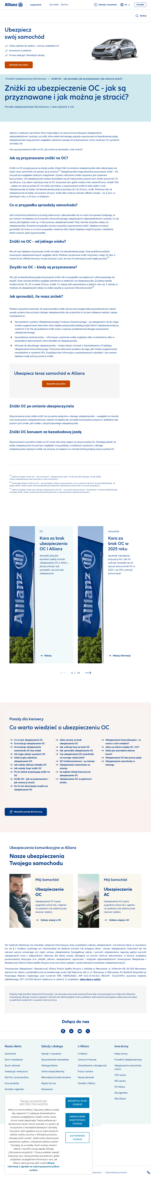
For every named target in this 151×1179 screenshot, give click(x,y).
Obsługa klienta (49, 1065)
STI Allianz (119, 1086)
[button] (140, 16)
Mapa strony (121, 1053)
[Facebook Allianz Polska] (63, 1031)
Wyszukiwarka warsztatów (55, 1059)
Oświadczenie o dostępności (92, 1065)
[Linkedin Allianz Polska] (71, 1031)
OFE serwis (120, 1075)
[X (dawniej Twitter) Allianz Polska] (88, 1031)
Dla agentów (121, 1092)
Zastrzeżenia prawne (116, 1172)
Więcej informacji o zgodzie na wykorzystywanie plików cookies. (34, 1167)
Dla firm (64, 5)
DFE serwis (120, 1080)
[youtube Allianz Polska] (79, 1031)
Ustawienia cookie (77, 1137)
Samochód (10, 1053)
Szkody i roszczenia (51, 1053)
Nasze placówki (86, 1077)
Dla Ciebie (54, 5)
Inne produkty (12, 1083)
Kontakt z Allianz (86, 1083)
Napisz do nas (48, 1083)
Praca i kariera (85, 1071)
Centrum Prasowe (87, 1059)
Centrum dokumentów (109, 955)
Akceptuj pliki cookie (77, 1102)
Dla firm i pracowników (17, 1077)
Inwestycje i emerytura (16, 1071)
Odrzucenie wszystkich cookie (77, 1120)
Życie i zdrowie (12, 1065)
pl (126, 5)
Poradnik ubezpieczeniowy (128, 1059)
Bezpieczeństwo (94, 1172)
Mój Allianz (120, 1098)
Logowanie (35, 4)
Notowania (47, 1089)
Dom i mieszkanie (14, 1059)
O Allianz (82, 1053)
